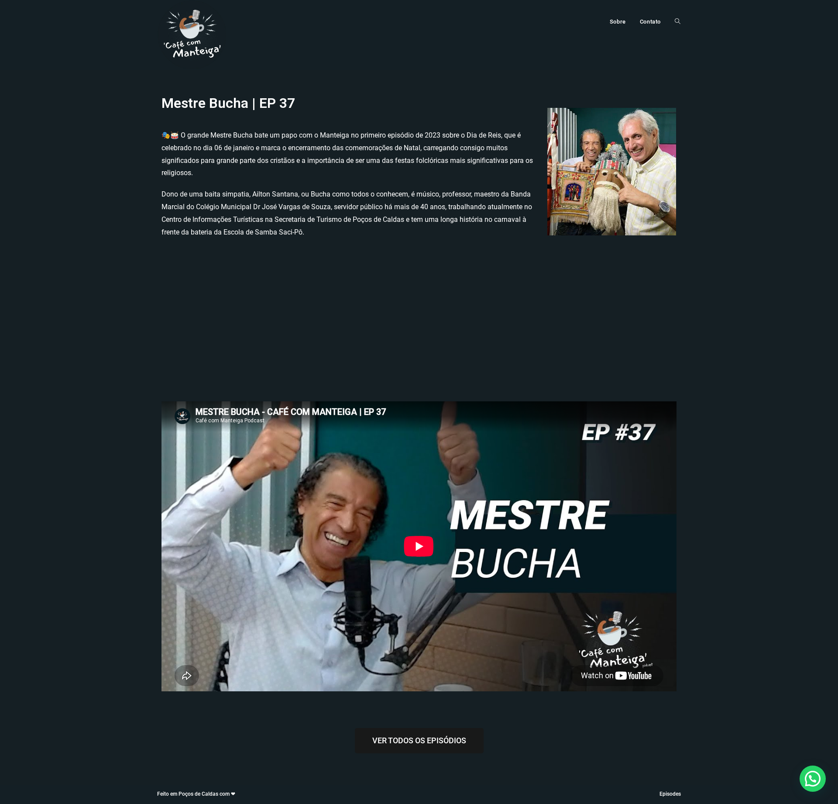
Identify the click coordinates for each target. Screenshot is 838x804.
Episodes (670, 794)
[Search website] (677, 22)
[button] (813, 779)
